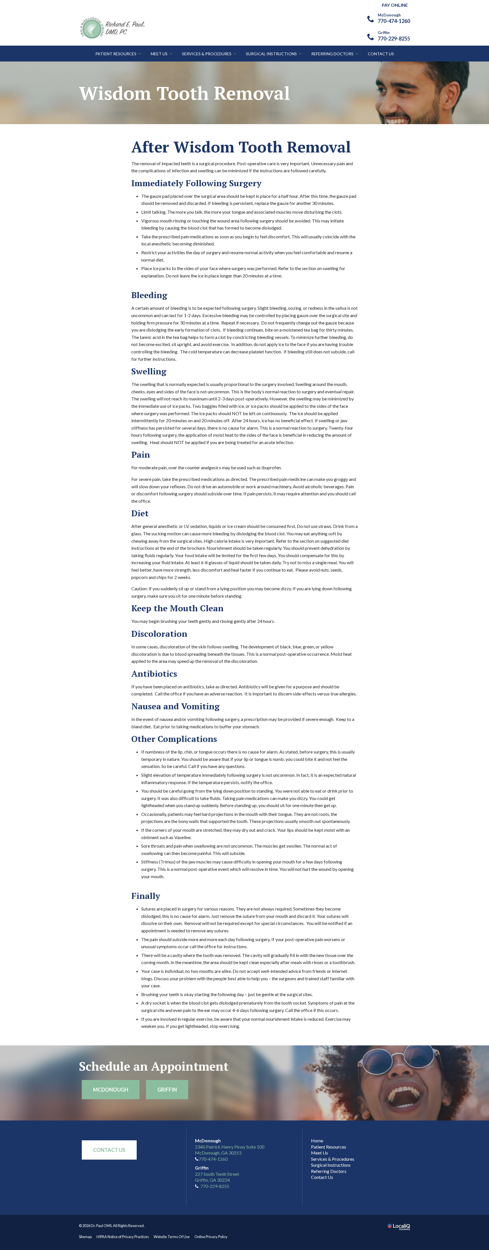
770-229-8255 (214, 1186)
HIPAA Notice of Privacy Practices (122, 1236)
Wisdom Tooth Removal (184, 93)
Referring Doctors (332, 53)
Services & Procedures (206, 53)
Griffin (167, 1089)
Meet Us (159, 53)
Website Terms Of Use (172, 1236)
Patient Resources (115, 53)
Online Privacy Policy (211, 1236)
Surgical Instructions (271, 53)
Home (317, 1140)
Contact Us (381, 53)
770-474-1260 (213, 1159)
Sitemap (85, 1236)
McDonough (110, 1089)
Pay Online (395, 5)
